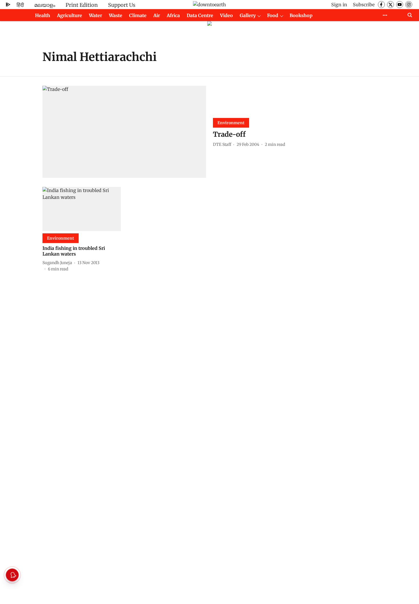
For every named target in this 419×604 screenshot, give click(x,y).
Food (272, 15)
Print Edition (82, 5)
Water (95, 15)
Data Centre (200, 15)
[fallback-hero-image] (124, 132)
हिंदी (20, 5)
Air (156, 15)
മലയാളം (44, 5)
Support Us (121, 5)
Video (226, 15)
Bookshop (301, 15)
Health (42, 15)
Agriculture (69, 15)
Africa (173, 15)
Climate (138, 15)
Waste (115, 15)
